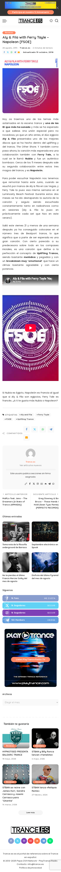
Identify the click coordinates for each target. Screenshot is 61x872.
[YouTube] (42, 484)
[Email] (18, 52)
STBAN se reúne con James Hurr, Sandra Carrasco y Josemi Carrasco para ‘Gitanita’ (13, 794)
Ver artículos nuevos (30, 465)
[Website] (26, 484)
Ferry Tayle (43, 415)
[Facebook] (4, 52)
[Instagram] (38, 484)
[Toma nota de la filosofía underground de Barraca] (15, 532)
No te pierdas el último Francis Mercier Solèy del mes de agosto (14, 578)
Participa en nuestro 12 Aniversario (30, 12)
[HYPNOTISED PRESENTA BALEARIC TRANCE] (15, 738)
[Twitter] (8, 52)
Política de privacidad (30, 867)
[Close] (57, 8)
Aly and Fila (26, 415)
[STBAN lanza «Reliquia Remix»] (45, 774)
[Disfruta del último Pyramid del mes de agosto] (45, 562)
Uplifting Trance (25, 419)
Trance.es (25, 48)
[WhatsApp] (11, 52)
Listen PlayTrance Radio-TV (30, 659)
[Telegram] (15, 52)
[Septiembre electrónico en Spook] (45, 532)
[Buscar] (57, 21)
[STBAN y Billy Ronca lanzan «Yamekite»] (45, 738)
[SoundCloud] (45, 484)
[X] (34, 484)
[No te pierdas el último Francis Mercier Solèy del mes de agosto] (15, 562)
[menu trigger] (5, 21)
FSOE (8, 419)
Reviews (9, 33)
